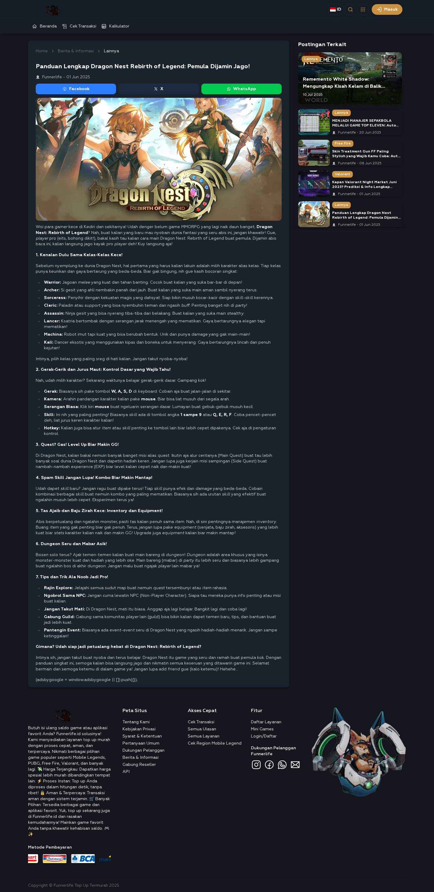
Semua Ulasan (202, 729)
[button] (363, 9)
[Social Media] (256, 764)
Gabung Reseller (139, 765)
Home (42, 51)
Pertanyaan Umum (141, 743)
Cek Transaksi (201, 722)
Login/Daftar (264, 736)
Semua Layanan (203, 736)
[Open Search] (350, 9)
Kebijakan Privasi (139, 729)
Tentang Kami (136, 722)
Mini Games (262, 729)
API (126, 772)
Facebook (79, 89)
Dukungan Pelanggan (143, 750)
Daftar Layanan (266, 722)
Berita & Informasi (76, 51)
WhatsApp (244, 89)
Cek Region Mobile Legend (215, 743)
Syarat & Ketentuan (142, 736)
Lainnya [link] (111, 51)
